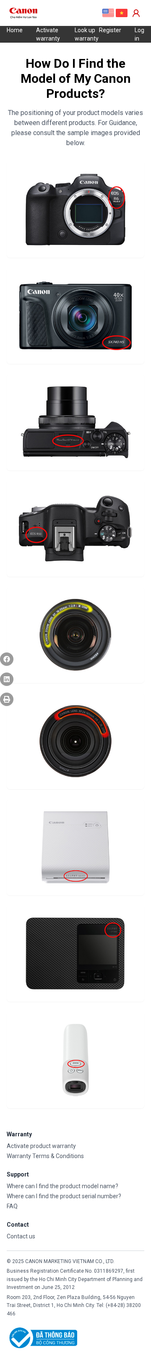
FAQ (12, 1206)
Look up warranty (87, 34)
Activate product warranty (41, 1146)
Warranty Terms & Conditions (45, 1156)
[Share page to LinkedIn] (6, 679)
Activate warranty (48, 34)
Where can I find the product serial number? (64, 1196)
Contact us (21, 1236)
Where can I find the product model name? (62, 1186)
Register (110, 30)
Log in (139, 34)
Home (15, 30)
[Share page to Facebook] (6, 659)
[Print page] (6, 699)
